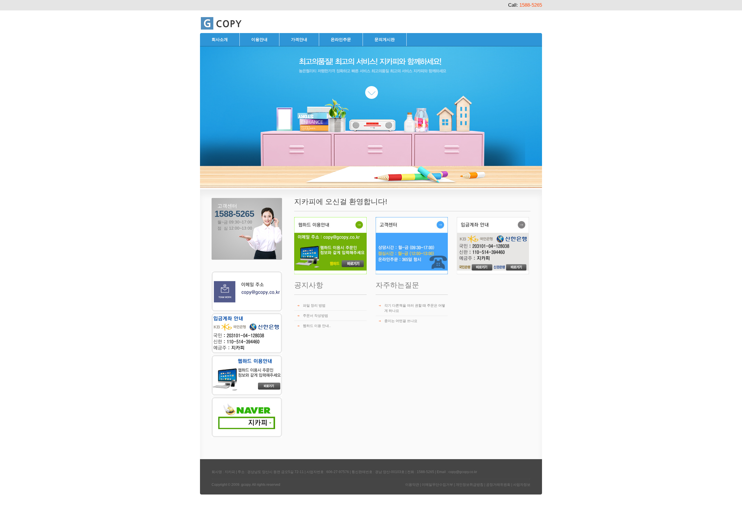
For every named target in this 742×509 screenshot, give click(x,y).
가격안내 (299, 39)
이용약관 (412, 485)
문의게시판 (384, 39)
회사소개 (220, 39)
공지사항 (308, 285)
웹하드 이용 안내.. (317, 326)
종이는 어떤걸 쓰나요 (400, 321)
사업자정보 (521, 485)
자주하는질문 (397, 285)
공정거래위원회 (498, 485)
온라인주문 (341, 39)
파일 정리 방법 (314, 305)
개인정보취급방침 (469, 485)
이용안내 (259, 39)
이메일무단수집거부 (437, 485)
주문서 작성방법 (315, 316)
